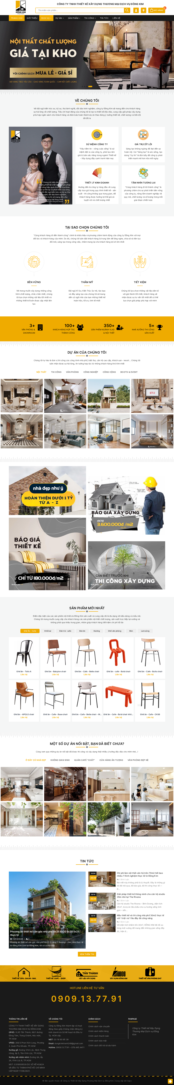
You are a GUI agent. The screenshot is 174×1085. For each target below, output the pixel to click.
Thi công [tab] (56, 372)
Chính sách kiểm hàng (98, 1031)
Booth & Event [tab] (129, 372)
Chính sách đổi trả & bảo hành (102, 1045)
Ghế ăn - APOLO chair (24, 714)
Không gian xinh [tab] (60, 760)
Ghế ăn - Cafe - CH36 (150, 714)
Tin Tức (104, 18)
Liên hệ (116, 18)
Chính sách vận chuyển (99, 1026)
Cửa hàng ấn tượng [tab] (111, 760)
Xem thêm (16, 509)
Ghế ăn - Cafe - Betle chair (87, 671)
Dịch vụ (45, 18)
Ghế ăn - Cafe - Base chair (55, 714)
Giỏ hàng (159, 10)
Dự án (59, 18)
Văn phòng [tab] (72, 372)
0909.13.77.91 (87, 999)
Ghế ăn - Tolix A (23, 671)
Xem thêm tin (87, 954)
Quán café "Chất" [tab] (84, 760)
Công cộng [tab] (109, 372)
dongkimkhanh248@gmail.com (69, 1043)
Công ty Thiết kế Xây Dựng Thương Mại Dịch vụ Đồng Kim (146, 1031)
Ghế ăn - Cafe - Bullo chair (150, 671)
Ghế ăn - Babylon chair (55, 671)
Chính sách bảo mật (97, 1041)
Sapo (129, 1081)
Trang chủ (17, 18)
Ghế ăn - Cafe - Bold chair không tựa (120, 714)
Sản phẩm (73, 18)
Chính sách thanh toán (98, 1036)
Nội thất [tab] (41, 372)
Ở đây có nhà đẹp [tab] (36, 760)
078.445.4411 (77, 1047)
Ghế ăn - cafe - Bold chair (118, 671)
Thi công (89, 18)
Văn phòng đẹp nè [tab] (138, 760)
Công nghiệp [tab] (90, 372)
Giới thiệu (32, 18)
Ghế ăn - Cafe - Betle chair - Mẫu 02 (88, 714)
